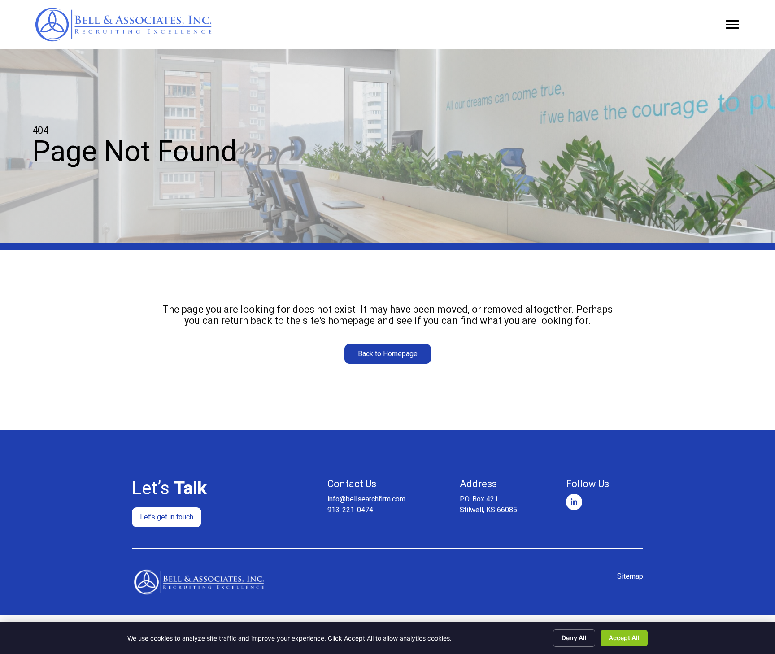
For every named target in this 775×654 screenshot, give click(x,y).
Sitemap (630, 576)
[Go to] (574, 502)
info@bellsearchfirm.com (366, 499)
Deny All (574, 637)
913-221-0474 (350, 510)
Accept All (624, 637)
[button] (387, 354)
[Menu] (732, 24)
